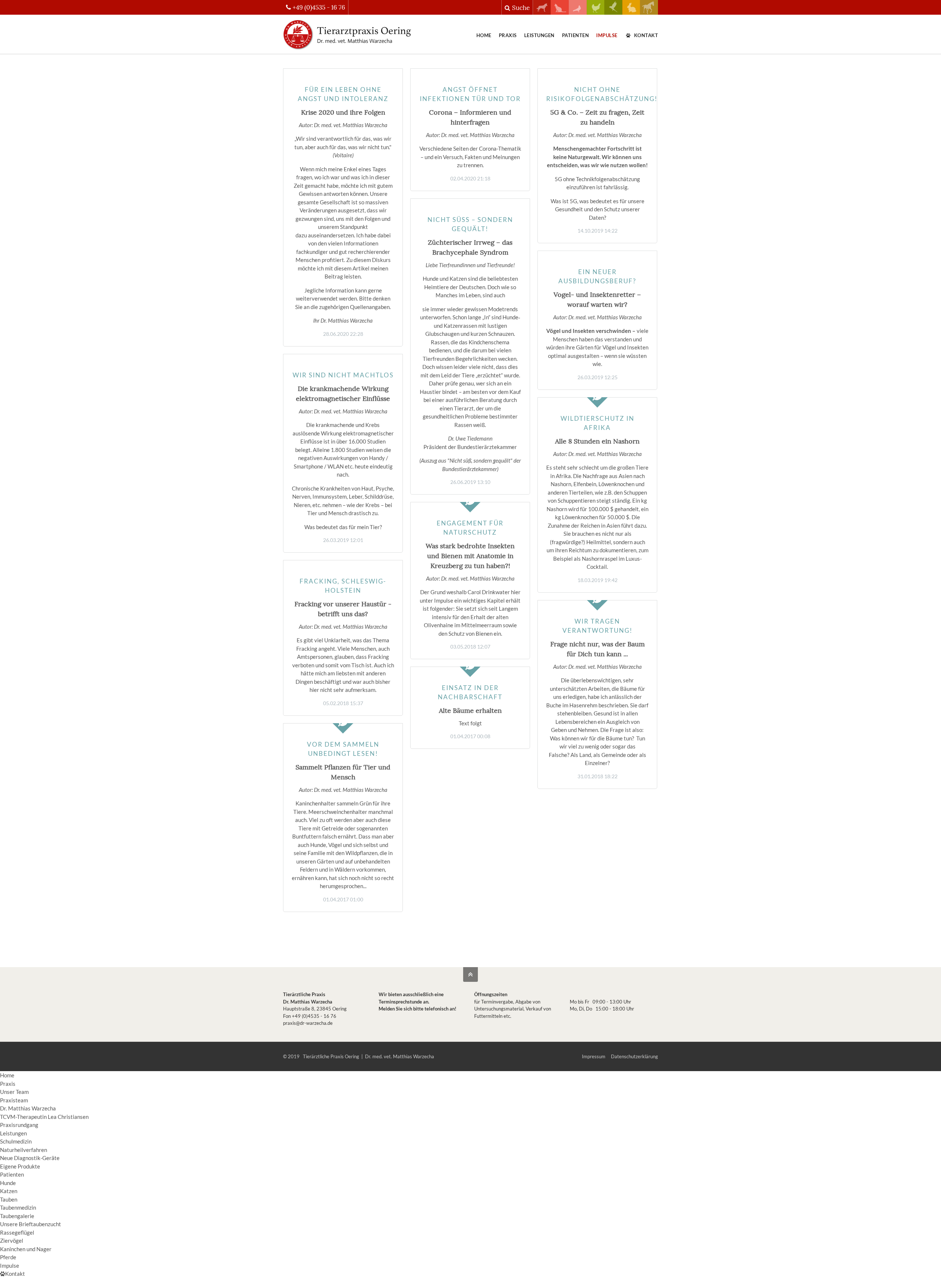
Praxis (508, 35)
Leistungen (539, 35)
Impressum (593, 1056)
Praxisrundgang (19, 1124)
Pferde (8, 1257)
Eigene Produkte (20, 1166)
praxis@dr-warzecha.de (308, 1023)
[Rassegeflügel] (596, 12)
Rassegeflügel (17, 1232)
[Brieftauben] (578, 12)
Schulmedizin (16, 1141)
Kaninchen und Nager (25, 1249)
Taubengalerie (17, 1216)
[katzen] (560, 12)
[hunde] (542, 12)
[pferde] (649, 12)
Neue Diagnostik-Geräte (30, 1158)
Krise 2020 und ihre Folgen (343, 112)
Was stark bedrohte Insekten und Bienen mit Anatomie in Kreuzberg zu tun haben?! (470, 556)
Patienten (575, 35)
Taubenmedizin (18, 1207)
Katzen (8, 1191)
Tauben (8, 1199)
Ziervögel (11, 1240)
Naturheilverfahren (23, 1149)
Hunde (8, 1183)
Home (483, 35)
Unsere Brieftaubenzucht (30, 1224)
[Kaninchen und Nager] (631, 12)
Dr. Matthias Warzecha (28, 1108)
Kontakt (646, 35)
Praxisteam (14, 1100)
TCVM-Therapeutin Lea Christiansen (44, 1116)
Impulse (607, 35)
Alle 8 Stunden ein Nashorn (597, 441)
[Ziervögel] (613, 12)
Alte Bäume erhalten (470, 710)
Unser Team (14, 1091)
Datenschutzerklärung (634, 1056)
